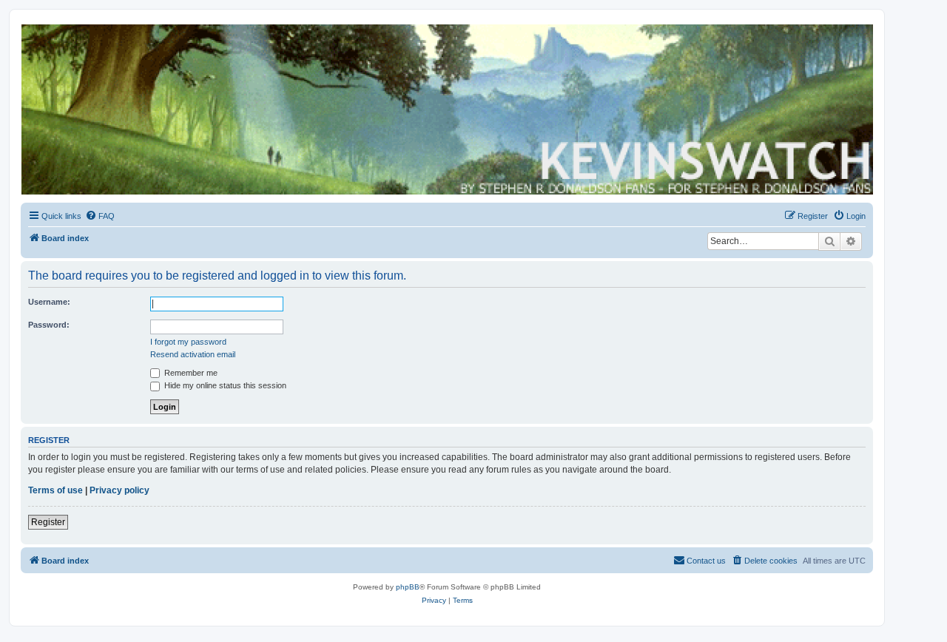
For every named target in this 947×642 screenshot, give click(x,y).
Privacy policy (119, 490)
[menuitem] (100, 216)
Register (48, 522)
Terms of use (55, 490)
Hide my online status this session (224, 385)
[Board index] (446, 109)
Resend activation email (192, 354)
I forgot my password (188, 341)
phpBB (407, 587)
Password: (49, 324)
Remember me (190, 372)
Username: (49, 301)
